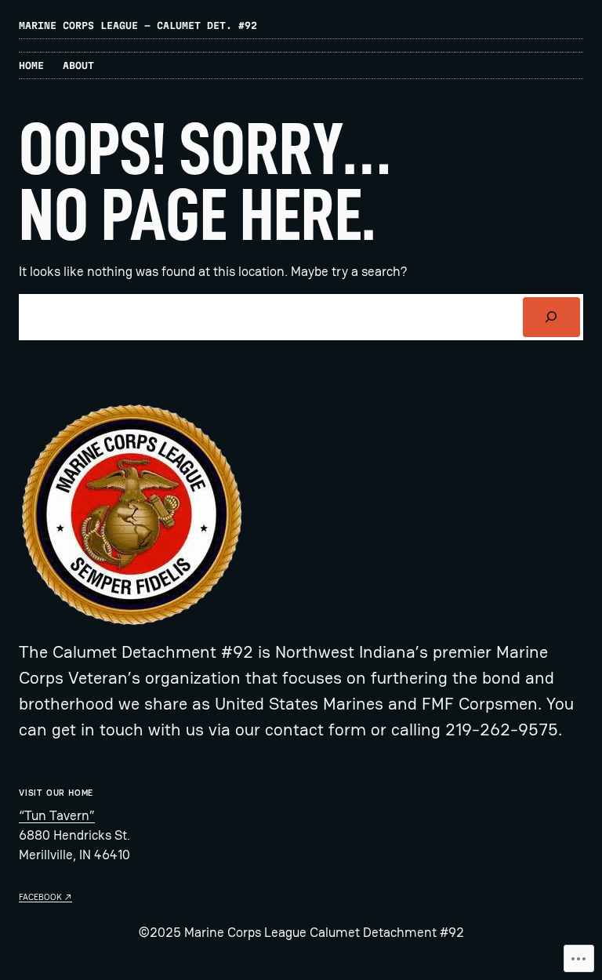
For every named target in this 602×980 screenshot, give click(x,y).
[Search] (551, 317)
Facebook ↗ (45, 896)
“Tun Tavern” (57, 815)
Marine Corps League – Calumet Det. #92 (138, 25)
